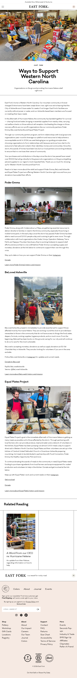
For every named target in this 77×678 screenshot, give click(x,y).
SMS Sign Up (65, 638)
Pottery (5, 625)
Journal (37, 589)
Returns (44, 632)
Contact (44, 625)
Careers (24, 632)
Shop (4, 622)
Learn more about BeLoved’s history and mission (24, 374)
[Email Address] (38, 609)
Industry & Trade (67, 634)
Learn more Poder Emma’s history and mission (23, 265)
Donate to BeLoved (12, 362)
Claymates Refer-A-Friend (66, 645)
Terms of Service (48, 641)
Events (48, 589)
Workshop (6, 628)
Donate (8, 260)
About (27, 589)
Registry (5, 638)
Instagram (57, 255)
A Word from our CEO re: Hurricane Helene (20, 555)
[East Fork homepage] (38, 6)
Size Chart (45, 635)
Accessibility (46, 638)
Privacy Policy (31, 602)
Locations (6, 635)
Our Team (25, 635)
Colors (16, 589)
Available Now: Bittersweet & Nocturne (38, 1)
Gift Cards (6, 632)
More (62, 622)
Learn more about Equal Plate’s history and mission (24, 491)
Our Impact (26, 628)
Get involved (10, 480)
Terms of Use (21, 604)
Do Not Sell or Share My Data (38, 673)
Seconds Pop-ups (66, 630)
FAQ (43, 628)
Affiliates (64, 641)
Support (44, 622)
